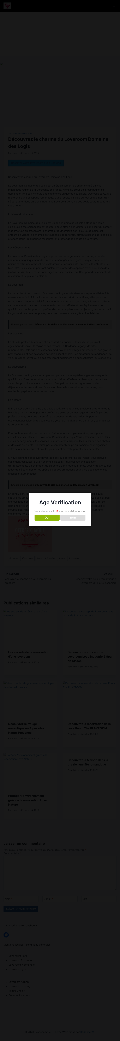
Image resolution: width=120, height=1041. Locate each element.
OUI (47, 517)
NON (73, 517)
